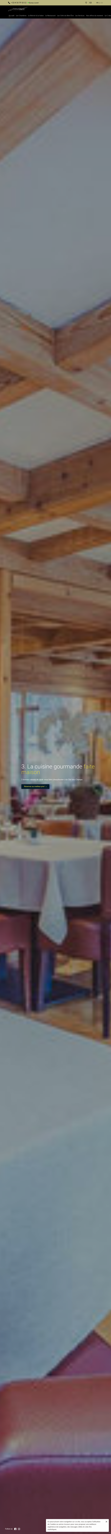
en (102, 2)
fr (97, 2)
